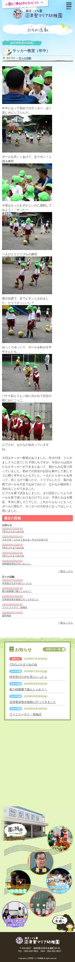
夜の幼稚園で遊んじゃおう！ (28, 689)
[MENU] (69, 4)
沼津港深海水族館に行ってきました (32, 702)
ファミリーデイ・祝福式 (25, 714)
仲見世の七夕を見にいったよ (28, 676)
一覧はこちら (65, 571)
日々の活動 (25, 58)
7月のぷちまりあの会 (23, 664)
